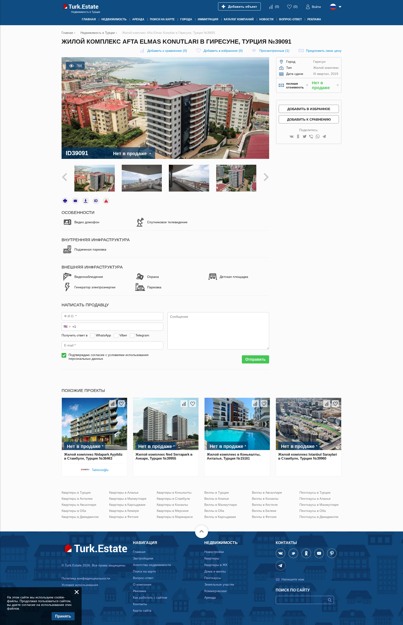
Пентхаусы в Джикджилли (318, 517)
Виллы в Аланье (216, 498)
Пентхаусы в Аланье (315, 498)
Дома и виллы (215, 571)
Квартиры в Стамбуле (173, 498)
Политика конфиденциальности (86, 578)
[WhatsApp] (317, 137)
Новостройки (214, 552)
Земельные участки (219, 584)
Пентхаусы (212, 578)
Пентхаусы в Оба (312, 511)
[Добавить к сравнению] (112, 403)
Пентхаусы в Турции (314, 492)
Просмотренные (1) (274, 50)
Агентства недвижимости (152, 565)
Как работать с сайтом (150, 597)
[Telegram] (324, 137)
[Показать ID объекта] (95, 200)
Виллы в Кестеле (265, 504)
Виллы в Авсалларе (267, 492)
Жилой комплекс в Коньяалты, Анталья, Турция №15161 (234, 456)
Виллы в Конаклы (265, 498)
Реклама (139, 591)
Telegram (142, 335)
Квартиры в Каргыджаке (127, 504)
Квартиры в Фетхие (124, 517)
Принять (63, 616)
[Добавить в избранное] (121, 403)
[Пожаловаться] (106, 200)
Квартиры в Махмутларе (127, 498)
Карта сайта (142, 610)
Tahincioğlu (100, 470)
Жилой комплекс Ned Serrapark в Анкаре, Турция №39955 (163, 456)
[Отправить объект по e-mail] (75, 200)
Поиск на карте (144, 571)
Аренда (210, 597)
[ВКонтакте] (291, 137)
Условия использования (80, 585)
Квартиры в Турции (76, 492)
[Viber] (311, 137)
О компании (142, 584)
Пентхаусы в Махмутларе (319, 504)
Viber (123, 335)
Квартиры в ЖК (215, 565)
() (277, 6)
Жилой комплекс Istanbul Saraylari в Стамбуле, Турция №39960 (307, 456)
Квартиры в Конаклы (172, 504)
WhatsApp (103, 335)
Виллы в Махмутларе (220, 504)
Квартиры (211, 558)
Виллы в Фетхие (264, 517)
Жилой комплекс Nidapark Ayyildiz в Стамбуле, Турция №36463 (93, 456)
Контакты (140, 604)
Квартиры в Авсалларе (79, 504)
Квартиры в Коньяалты (174, 492)
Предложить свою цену (323, 50)
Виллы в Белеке (264, 511)
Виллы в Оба (214, 511)
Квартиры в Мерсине (173, 511)
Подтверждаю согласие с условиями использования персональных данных (109, 356)
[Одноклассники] (298, 137)
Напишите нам (292, 579)
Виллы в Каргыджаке (220, 517)
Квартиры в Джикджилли (80, 517)
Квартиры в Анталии (77, 498)
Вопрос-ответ (143, 578)
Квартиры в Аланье (124, 492)
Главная (139, 552)
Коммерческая (215, 591)
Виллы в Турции (216, 492)
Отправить (255, 359)
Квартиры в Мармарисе (175, 517)
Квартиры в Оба (74, 511)
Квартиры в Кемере (124, 511)
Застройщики (143, 558)
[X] (304, 137)
